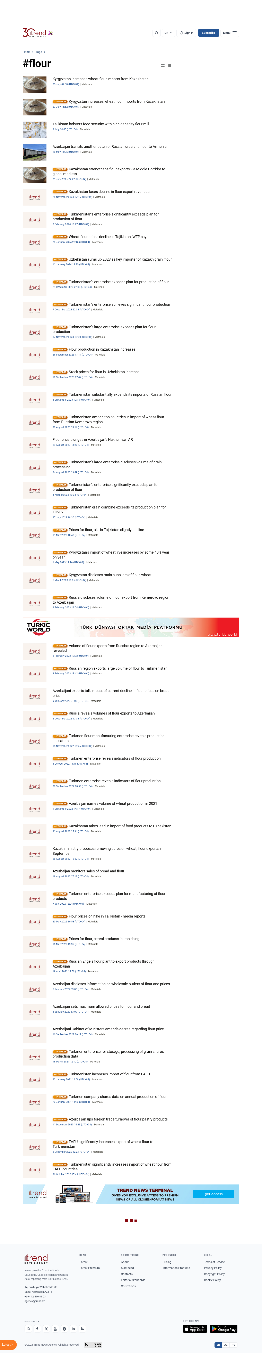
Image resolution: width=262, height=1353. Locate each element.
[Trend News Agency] (36, 1259)
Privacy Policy (213, 1268)
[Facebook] (37, 1328)
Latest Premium (89, 1268)
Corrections (128, 1286)
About (125, 1262)
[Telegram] (64, 1328)
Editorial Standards (133, 1280)
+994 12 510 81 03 (35, 1296)
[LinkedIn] (73, 1328)
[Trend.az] (38, 32)
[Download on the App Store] (195, 1329)
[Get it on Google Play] (223, 1329)
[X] (46, 1328)
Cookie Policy (212, 1280)
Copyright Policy (214, 1274)
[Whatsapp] (28, 1328)
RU (233, 1344)
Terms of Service (214, 1262)
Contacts (127, 1274)
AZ (226, 1344)
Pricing (167, 1262)
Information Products (176, 1268)
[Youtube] (55, 1328)
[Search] (156, 33)
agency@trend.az (35, 1301)
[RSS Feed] (82, 1328)
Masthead (127, 1268)
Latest (83, 1262)
